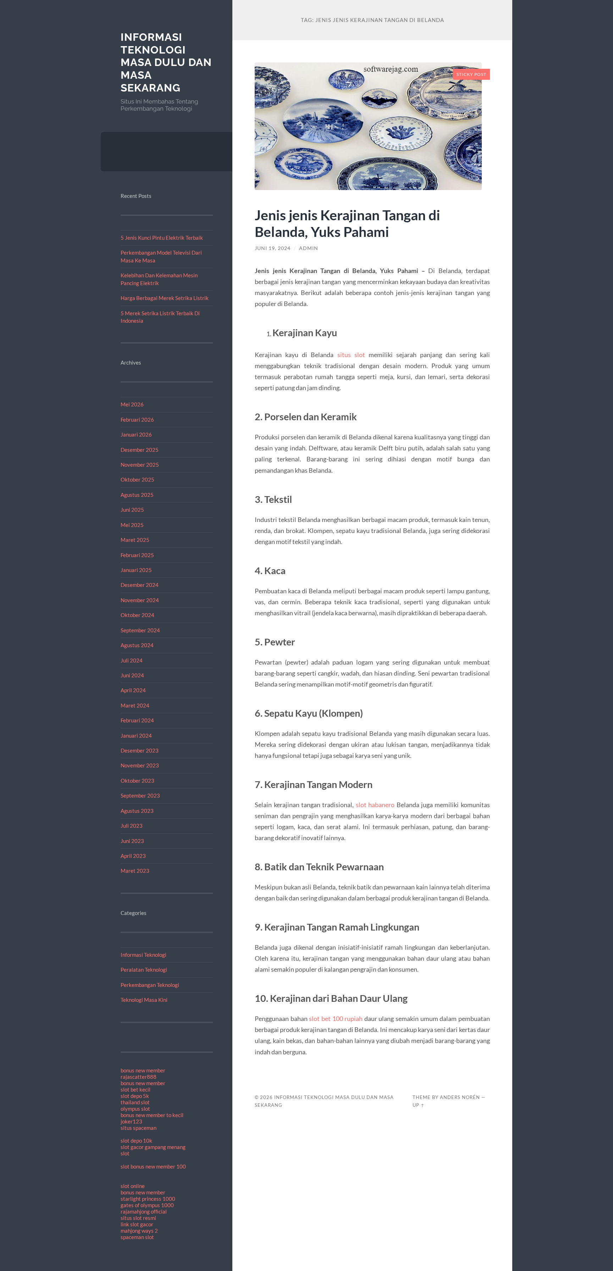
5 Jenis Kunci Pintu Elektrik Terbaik (162, 237)
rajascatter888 (138, 1076)
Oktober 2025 (137, 479)
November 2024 (140, 600)
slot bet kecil (135, 1089)
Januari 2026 (136, 434)
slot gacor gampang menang (153, 1147)
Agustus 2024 (137, 645)
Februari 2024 (137, 720)
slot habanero (375, 805)
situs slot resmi (138, 1218)
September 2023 (140, 795)
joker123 (131, 1121)
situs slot (351, 355)
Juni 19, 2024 (273, 248)
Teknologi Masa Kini (144, 1000)
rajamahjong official (144, 1211)
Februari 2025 (137, 555)
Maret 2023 (135, 870)
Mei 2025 (132, 525)
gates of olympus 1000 (147, 1205)
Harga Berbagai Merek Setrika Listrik (165, 298)
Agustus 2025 (137, 495)
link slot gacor (137, 1224)
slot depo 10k (136, 1140)
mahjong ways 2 (139, 1230)
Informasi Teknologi (143, 954)
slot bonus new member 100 (153, 1166)
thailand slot (135, 1102)
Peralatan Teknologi (144, 969)
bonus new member (143, 1070)
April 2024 (133, 690)
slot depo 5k (135, 1096)
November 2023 (140, 765)
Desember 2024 (140, 585)
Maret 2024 (135, 705)
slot (125, 1153)
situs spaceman (138, 1128)
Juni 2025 (132, 509)
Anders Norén (460, 1097)
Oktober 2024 (137, 615)
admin (308, 248)
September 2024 (140, 630)
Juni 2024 (132, 675)
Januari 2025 (136, 570)
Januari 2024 (136, 735)
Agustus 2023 (137, 810)
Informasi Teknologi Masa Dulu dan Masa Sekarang (166, 62)
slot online (133, 1186)
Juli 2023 (132, 825)
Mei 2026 (132, 404)
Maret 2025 (135, 540)
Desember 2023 (140, 750)
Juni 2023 (132, 841)
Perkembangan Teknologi (150, 985)
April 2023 (133, 856)
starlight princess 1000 (148, 1198)
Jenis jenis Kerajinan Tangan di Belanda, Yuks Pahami (347, 223)
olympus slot (135, 1108)
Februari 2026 (137, 419)
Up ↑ (419, 1105)
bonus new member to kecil (152, 1115)
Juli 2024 (132, 660)
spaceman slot (137, 1237)
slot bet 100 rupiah (336, 1018)
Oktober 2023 (137, 780)
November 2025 (140, 464)
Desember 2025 (140, 449)
